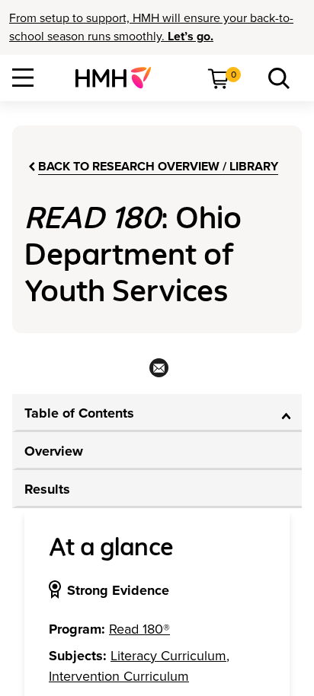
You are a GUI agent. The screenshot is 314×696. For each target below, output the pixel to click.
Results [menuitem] (47, 489)
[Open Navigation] (23, 77)
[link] (119, 78)
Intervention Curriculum (119, 676)
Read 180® (139, 629)
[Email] (157, 372)
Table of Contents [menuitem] (79, 413)
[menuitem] (119, 77)
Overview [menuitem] (53, 451)
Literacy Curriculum (168, 655)
